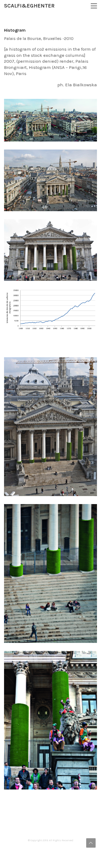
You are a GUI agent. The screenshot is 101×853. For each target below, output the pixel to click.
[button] (94, 6)
